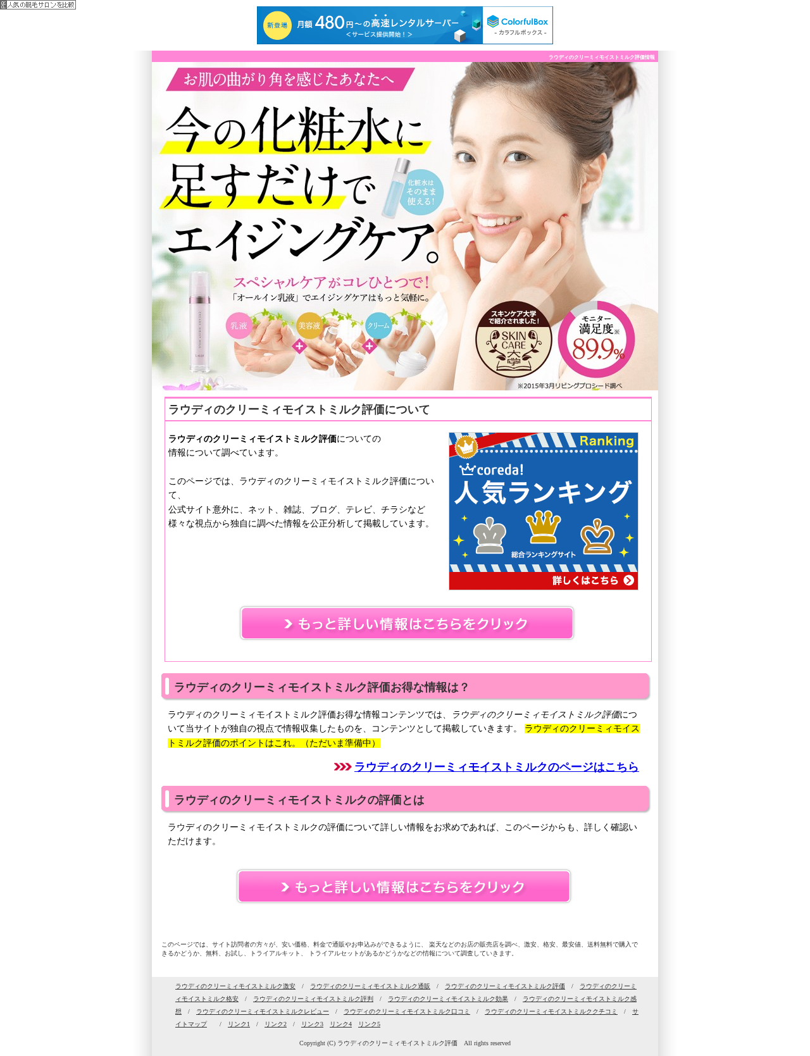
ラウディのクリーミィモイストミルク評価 (505, 986)
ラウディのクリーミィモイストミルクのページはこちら (496, 767)
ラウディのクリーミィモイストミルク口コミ (407, 1011)
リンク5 (369, 1024)
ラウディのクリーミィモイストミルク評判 (313, 998)
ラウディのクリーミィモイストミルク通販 (370, 986)
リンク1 (239, 1024)
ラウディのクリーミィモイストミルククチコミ (551, 1011)
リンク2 (276, 1024)
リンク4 (341, 1024)
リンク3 (312, 1024)
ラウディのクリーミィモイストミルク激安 (235, 986)
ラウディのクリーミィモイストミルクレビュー (262, 1011)
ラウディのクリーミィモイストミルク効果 (448, 998)
